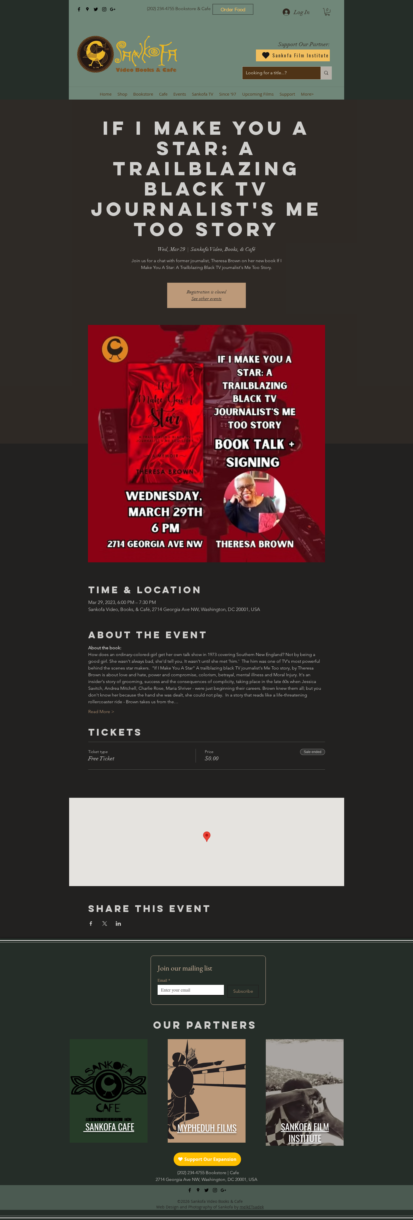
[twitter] (96, 9)
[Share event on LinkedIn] (118, 923)
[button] (327, 12)
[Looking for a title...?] (326, 73)
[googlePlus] (112, 9)
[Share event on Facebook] (91, 923)
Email (164, 980)
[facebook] (79, 9)
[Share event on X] (104, 923)
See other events (206, 299)
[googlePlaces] (87, 9)
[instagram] (104, 9)
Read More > (101, 711)
